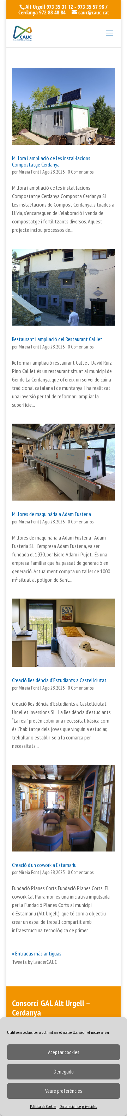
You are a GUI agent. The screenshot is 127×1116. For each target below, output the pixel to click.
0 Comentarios (80, 172)
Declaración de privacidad (78, 1106)
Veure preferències (63, 1091)
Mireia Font (29, 172)
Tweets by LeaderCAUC (34, 961)
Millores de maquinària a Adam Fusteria (51, 513)
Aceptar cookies (63, 1052)
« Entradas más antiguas (36, 953)
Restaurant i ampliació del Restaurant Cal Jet (57, 338)
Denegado (64, 1071)
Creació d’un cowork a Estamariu (44, 864)
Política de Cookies (43, 1106)
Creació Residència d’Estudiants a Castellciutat (59, 680)
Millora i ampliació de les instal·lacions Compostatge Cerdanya (51, 161)
